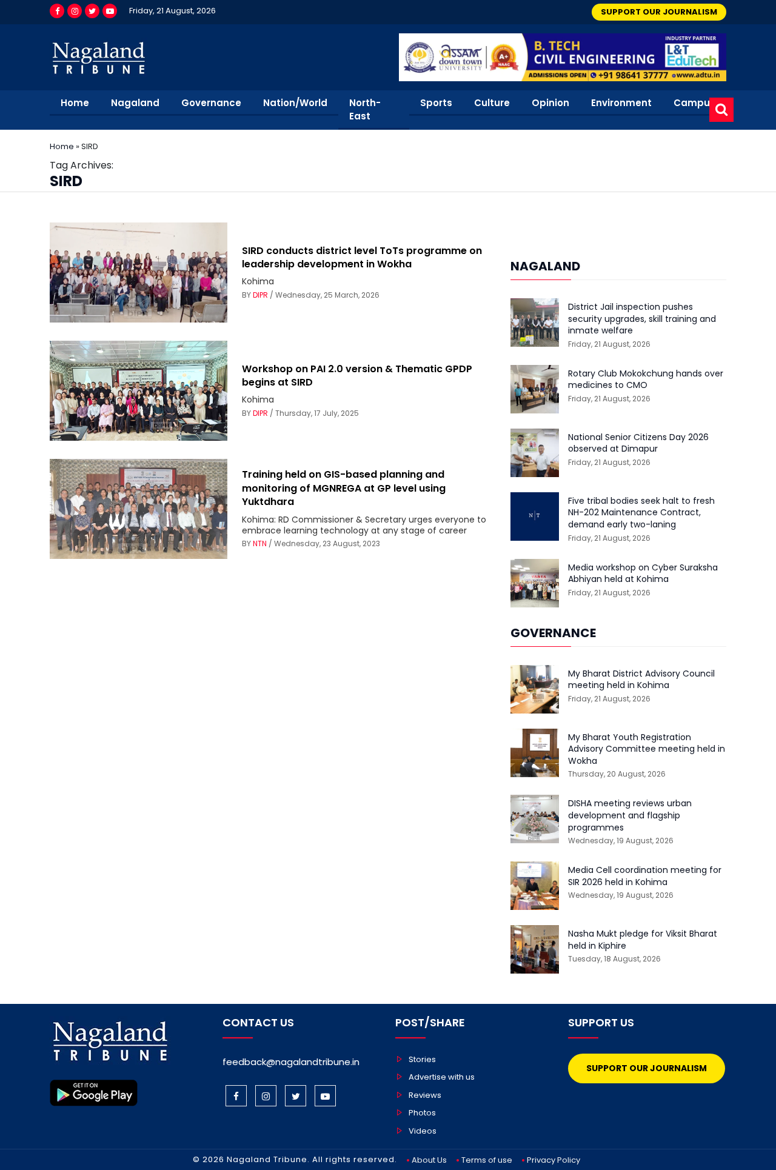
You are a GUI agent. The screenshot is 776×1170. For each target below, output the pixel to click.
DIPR (260, 295)
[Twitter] (92, 11)
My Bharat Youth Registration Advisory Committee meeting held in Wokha (646, 749)
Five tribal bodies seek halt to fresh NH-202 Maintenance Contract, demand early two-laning (641, 512)
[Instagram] (74, 11)
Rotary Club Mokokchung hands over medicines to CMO (645, 380)
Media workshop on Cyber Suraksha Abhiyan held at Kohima (643, 574)
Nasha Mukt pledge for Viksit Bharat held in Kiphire (642, 940)
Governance (211, 102)
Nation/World (295, 102)
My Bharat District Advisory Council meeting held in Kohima (641, 680)
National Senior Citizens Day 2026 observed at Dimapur (638, 443)
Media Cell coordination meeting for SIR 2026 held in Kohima (644, 876)
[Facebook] (57, 11)
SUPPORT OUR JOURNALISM (659, 12)
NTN (260, 543)
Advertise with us (442, 1077)
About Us (429, 1160)
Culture (492, 102)
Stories (422, 1059)
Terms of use (486, 1160)
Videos (422, 1131)
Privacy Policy (553, 1160)
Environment (621, 102)
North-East (365, 109)
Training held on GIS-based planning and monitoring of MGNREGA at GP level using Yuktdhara (344, 488)
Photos (422, 1112)
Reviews (425, 1095)
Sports (436, 102)
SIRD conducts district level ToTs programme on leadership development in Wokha (362, 257)
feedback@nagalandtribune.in (291, 1061)
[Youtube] (109, 11)
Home (75, 102)
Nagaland (135, 102)
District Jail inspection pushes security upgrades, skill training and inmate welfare (642, 318)
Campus (694, 102)
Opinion (550, 102)
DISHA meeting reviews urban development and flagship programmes (630, 815)
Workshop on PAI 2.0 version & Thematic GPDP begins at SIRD (357, 375)
